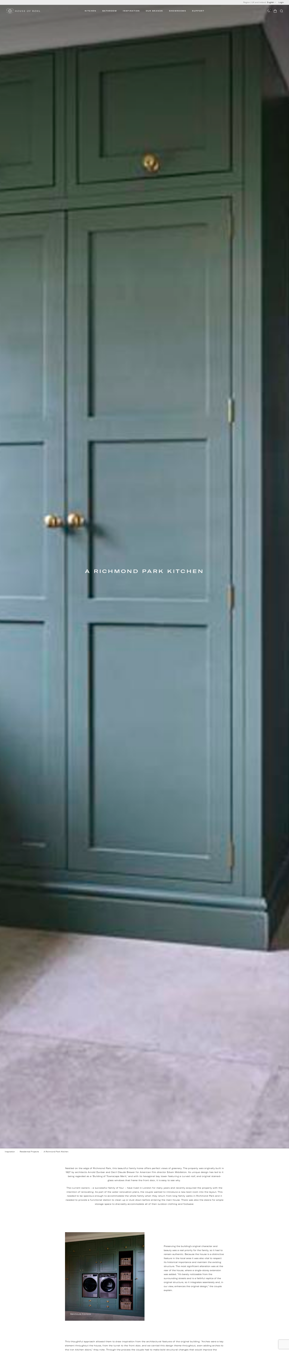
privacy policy (175, 687)
